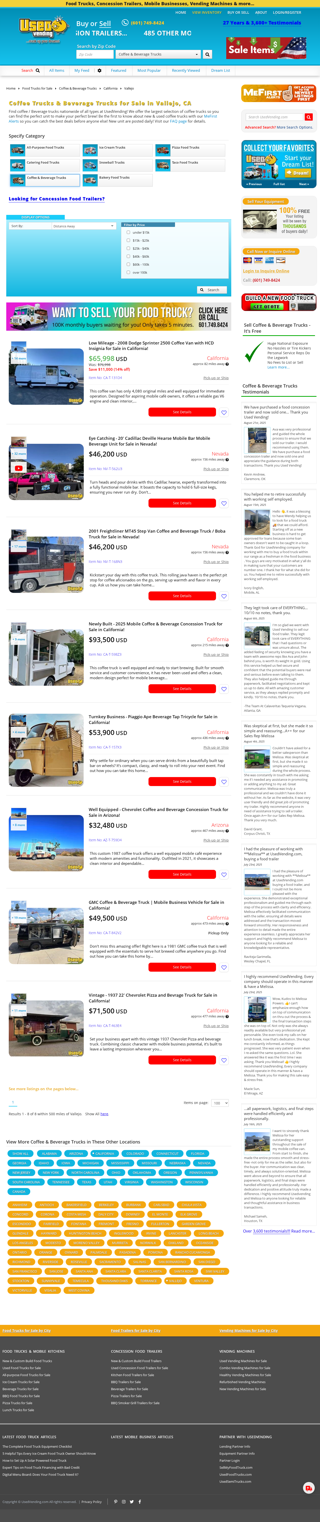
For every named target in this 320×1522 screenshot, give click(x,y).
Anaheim (19, 1205)
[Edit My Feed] (99, 70)
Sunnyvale (51, 1281)
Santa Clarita (150, 1271)
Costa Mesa (76, 1214)
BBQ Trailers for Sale (126, 1382)
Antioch (47, 1205)
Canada (18, 1191)
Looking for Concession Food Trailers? (57, 199)
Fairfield (51, 1224)
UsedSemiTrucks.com (235, 1481)
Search (213, 289)
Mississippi (120, 1163)
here (104, 1113)
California (105, 1153)
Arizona (76, 1153)
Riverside (50, 1262)
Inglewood (124, 1233)
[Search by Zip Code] (207, 54)
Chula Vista (192, 1205)
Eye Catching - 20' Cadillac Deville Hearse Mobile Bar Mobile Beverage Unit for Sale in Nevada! (149, 441)
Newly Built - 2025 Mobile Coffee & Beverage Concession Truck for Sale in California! (155, 626)
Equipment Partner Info (237, 1453)
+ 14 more (19, 358)
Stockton (20, 1281)
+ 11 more (19, 1010)
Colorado (135, 1153)
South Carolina (26, 1182)
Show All (20, 1153)
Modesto (53, 1243)
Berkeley (106, 1205)
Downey (133, 1214)
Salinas (139, 1262)
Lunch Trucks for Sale (18, 1410)
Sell (105, 24)
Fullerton (160, 1224)
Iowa (66, 1163)
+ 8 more (18, 825)
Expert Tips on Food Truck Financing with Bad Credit (41, 1467)
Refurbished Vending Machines (243, 1382)
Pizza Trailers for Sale (126, 1396)
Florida (197, 1153)
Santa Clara (116, 1271)
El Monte (160, 1214)
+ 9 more (18, 639)
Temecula (80, 1281)
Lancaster (177, 1233)
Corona (47, 1214)
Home (181, 12)
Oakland (176, 1243)
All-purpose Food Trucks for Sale (26, 1375)
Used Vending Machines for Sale (243, 1361)
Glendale (20, 1233)
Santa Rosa (183, 1271)
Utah (108, 1182)
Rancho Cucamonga (192, 1252)
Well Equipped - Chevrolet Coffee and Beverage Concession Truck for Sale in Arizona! (158, 812)
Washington (162, 1182)
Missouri (149, 1163)
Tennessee (61, 1182)
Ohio (116, 1172)
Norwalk (148, 1243)
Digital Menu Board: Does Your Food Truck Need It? (40, 1474)
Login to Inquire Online (266, 271)
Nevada (204, 1163)
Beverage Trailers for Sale (129, 1389)
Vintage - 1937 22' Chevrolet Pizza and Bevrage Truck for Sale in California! (153, 997)
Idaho (44, 1163)
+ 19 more (19, 918)
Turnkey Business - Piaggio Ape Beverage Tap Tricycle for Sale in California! (153, 719)
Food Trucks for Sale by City (26, 1330)
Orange (45, 1252)
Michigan (90, 1163)
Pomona (155, 1252)
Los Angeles (22, 1243)
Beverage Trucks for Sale (20, 1389)
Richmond (21, 1262)
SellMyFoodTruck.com (236, 1467)
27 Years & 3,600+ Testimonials (262, 22)
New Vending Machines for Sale (243, 1389)
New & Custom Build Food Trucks (27, 1361)
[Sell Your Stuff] (260, 221)
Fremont (106, 1224)
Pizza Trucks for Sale (17, 1403)
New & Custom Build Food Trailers (136, 1361)
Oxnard (71, 1252)
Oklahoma (142, 1172)
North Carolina (85, 1172)
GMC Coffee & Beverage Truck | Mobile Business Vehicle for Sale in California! (156, 905)
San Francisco (24, 1271)
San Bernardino (172, 1262)
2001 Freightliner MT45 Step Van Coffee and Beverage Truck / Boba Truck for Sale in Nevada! (157, 533)
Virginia (131, 1182)
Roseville (79, 1262)
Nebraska (178, 1163)
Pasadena (128, 1252)
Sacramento (110, 1262)
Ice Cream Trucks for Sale (21, 1382)
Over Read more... (279, 1231)
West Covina (79, 1290)
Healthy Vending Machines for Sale (245, 1375)
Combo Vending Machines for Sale (245, 1368)
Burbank (133, 1205)
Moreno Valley (87, 1243)
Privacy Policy (92, 1501)
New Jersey (21, 1172)
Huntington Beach (85, 1233)
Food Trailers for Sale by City (135, 1330)
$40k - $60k (141, 256)
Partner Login (230, 1460)
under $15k (141, 232)
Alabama (49, 1153)
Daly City (106, 1214)
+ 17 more (19, 546)
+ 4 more (18, 732)
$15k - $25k (141, 240)
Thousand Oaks (114, 1281)
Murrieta (120, 1243)
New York (51, 1172)
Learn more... (279, 367)
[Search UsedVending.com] (309, 117)
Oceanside (205, 1243)
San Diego (206, 1262)
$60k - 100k (141, 264)
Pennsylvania (201, 1172)
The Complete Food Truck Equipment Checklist (37, 1446)
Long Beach (209, 1233)
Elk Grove (188, 1214)
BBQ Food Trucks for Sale (21, 1396)
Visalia (50, 1290)
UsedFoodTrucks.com (236, 1474)
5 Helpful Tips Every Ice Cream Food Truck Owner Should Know (49, 1453)
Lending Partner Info (235, 1446)
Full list (279, 184)
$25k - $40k (141, 248)
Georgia (19, 1163)
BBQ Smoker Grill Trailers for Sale (135, 1403)
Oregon (170, 1172)
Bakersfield (76, 1205)
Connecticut (167, 1153)
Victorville (22, 1290)
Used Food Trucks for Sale (21, 1368)
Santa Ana (84, 1271)
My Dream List (279, 160)
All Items (56, 70)
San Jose (56, 1271)
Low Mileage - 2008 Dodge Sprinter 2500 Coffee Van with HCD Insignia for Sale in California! (151, 345)
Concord (20, 1214)
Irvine (151, 1233)
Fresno (132, 1224)
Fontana (78, 1224)
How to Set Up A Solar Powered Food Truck (34, 1460)
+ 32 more (19, 454)
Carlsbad (161, 1205)
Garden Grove (194, 1224)
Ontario (19, 1252)
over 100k (140, 272)
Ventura (201, 1281)
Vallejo (175, 1281)
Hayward (48, 1233)
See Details (182, 412)
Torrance (148, 1281)
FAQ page (178, 121)
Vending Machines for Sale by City (249, 1330)
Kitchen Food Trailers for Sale (132, 1375)
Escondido (21, 1224)
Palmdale (98, 1252)
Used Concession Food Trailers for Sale (139, 1368)
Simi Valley (215, 1271)
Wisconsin (194, 1182)
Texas (86, 1182)
